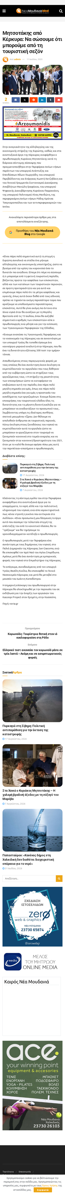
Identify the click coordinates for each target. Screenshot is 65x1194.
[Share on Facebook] (16, 99)
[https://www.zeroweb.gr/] (32, 916)
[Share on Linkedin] (42, 99)
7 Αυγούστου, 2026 (32, 490)
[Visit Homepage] (32, 11)
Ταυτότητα (8, 1171)
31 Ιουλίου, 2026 (13, 868)
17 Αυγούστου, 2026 (33, 475)
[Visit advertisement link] (32, 123)
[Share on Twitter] (25, 99)
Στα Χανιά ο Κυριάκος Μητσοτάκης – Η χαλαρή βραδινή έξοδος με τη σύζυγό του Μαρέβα (41, 482)
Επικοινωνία (25, 1171)
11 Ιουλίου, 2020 (34, 59)
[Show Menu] (4, 11)
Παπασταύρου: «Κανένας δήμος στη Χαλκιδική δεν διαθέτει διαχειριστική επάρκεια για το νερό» (28, 859)
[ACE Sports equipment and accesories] (32, 1085)
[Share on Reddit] (34, 99)
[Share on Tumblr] (50, 99)
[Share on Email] (58, 99)
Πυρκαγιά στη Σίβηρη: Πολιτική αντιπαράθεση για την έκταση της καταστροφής (39, 467)
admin (17, 59)
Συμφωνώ (43, 1190)
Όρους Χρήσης (50, 1185)
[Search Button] (60, 11)
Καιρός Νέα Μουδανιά (26, 981)
